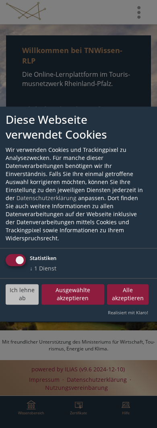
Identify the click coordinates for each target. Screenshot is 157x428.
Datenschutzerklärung (46, 198)
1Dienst (43, 268)
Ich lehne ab (22, 294)
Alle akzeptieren (128, 294)
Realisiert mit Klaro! (128, 312)
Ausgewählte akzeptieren (73, 294)
